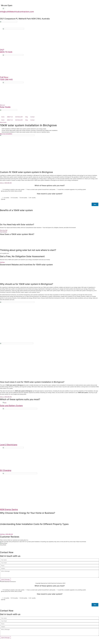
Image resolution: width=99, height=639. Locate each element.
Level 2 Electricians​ (8, 445)
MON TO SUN (6, 51)
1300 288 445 (6, 78)
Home (2, 117)
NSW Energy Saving (9, 509)
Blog (26, 117)
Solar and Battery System (11, 405)
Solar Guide (5, 106)
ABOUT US (10, 117)
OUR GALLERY (19, 117)
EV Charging (5, 470)
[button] (49, 548)
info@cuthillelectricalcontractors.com (17, 11)
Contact (32, 117)
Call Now (2, 262)
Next (95, 204)
